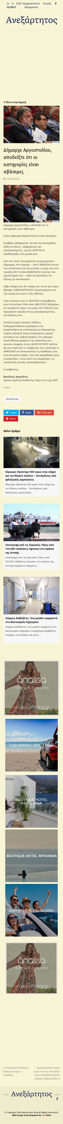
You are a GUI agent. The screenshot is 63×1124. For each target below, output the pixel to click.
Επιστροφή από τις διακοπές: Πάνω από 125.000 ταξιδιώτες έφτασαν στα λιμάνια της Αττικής (29, 548)
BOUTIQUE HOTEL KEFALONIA (31, 801)
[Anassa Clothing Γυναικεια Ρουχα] (31, 715)
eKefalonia (12, 399)
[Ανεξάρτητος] (31, 20)
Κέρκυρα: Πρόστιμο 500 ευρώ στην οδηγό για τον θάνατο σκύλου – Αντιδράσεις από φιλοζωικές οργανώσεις (30, 475)
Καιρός (47, 3)
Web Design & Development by (31, 1115)
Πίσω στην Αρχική (15, 102)
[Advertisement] (31, 65)
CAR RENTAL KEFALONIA (31, 745)
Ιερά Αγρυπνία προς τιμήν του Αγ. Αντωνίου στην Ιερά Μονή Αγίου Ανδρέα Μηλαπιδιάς (46, 1073)
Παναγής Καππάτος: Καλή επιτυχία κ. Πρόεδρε (16, 1071)
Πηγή (7, 387)
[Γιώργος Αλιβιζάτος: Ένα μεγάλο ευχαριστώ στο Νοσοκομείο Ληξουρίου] (31, 595)
